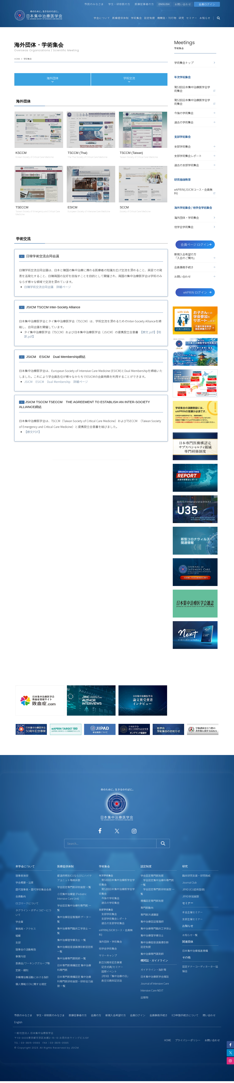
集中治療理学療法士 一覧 (71, 940)
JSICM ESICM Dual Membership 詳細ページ (56, 381)
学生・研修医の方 (119, 4)
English (18, 1022)
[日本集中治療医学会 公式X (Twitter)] (117, 830)
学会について (102, 18)
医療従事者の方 (144, 4)
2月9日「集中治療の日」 (114, 976)
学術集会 (136, 18)
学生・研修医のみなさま (50, 1015)
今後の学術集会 (183, 113)
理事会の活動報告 (26, 949)
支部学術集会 (182, 146)
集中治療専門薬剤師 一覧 (71, 958)
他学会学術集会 (183, 227)
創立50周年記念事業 (110, 962)
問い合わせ (209, 1015)
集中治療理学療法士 (152, 935)
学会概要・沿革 (24, 882)
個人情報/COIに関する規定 (31, 984)
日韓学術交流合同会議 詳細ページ (47, 287)
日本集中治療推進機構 (195, 950)
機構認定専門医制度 (152, 900)
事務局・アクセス (26, 928)
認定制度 (149, 18)
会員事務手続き (183, 267)
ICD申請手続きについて (185, 1015)
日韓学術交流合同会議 (42, 256)
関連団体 (187, 941)
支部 (18, 942)
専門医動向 (147, 907)
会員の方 (96, 1015)
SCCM (124, 207)
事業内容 (21, 956)
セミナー (191, 18)
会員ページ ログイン (195, 244)
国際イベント (108, 971)
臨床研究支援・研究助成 (196, 875)
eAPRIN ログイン (195, 292)
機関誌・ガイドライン (154, 960)
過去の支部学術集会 (186, 165)
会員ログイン (137, 1015)
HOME (17, 58)
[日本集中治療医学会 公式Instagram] (134, 830)
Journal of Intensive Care (155, 983)
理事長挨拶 (22, 875)
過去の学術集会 (183, 122)
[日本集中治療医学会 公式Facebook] (100, 830)
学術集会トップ (183, 63)
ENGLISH (164, 4)
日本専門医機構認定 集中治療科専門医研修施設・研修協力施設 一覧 (75, 981)
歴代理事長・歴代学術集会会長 (33, 889)
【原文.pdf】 (149, 332)
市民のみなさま (94, 4)
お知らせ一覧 (190, 935)
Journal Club (189, 882)
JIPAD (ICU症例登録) (193, 889)
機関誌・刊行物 (166, 18)
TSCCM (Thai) (77, 153)
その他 (186, 957)
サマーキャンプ (108, 955)
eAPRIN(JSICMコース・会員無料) (193, 191)
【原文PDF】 (32, 432)
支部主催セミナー (192, 919)
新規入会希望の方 (115, 1015)
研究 (181, 18)
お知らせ (204, 18)
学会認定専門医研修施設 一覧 (74, 887)
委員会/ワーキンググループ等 (33, 963)
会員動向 (21, 896)
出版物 (144, 997)
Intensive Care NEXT (152, 990)
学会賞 (19, 921)
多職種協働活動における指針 (32, 977)
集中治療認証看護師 (152, 921)
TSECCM (22, 207)
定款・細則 (22, 970)
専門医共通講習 (149, 914)
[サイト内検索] (110, 843)
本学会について (25, 866)
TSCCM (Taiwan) (131, 153)
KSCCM (21, 153)
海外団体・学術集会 (186, 218)
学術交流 (129, 78)
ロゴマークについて (27, 903)
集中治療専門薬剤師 (152, 954)
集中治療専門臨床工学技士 (156, 928)
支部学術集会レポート (188, 156)
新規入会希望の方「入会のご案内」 (185, 256)
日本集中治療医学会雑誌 (155, 976)
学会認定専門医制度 (152, 875)
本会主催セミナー (192, 912)
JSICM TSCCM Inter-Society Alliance (52, 307)
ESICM (72, 207)
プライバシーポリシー (188, 1040)
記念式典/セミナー (111, 967)
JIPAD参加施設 (190, 896)
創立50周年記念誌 (110, 980)
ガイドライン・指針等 (153, 969)
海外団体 (52, 78)
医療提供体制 (120, 18)
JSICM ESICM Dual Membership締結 (55, 357)
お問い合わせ (183, 4)
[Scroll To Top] (229, 1079)
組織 (18, 935)
